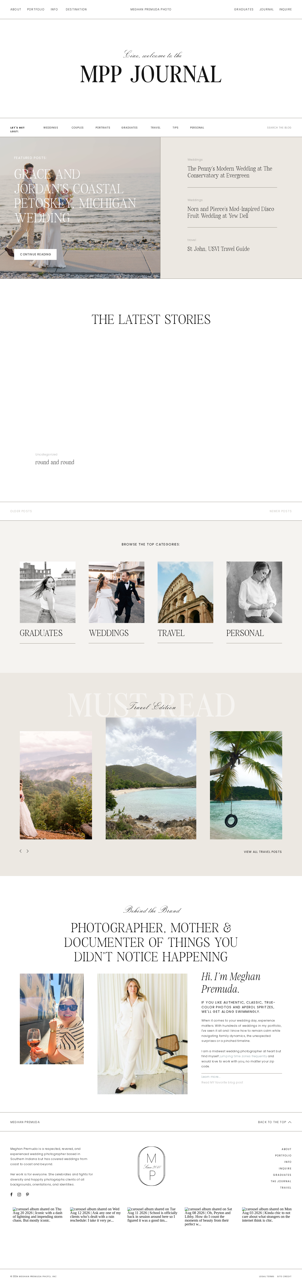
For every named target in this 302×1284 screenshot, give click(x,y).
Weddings (195, 160)
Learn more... (211, 1077)
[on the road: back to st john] (246, 785)
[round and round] (69, 399)
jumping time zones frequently (243, 1056)
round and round (54, 462)
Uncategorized (46, 454)
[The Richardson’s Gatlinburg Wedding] (56, 785)
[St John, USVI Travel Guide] (151, 778)
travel (192, 240)
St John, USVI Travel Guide (219, 249)
